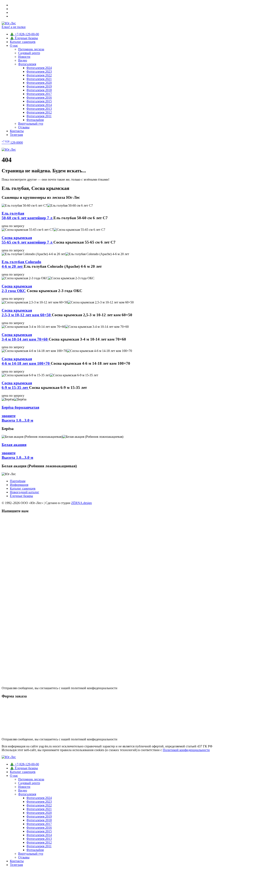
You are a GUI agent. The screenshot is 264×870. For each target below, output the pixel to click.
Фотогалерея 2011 (39, 116)
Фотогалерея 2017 (39, 94)
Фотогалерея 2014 (39, 105)
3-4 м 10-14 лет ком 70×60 (25, 337)
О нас (14, 45)
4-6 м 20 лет (21, 264)
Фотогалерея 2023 (39, 71)
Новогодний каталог (24, 492)
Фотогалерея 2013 (39, 108)
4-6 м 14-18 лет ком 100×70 (26, 361)
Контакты (17, 131)
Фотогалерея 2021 (39, 79)
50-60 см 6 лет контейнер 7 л (27, 215)
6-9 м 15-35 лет (17, 385)
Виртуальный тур (30, 123)
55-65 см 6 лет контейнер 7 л (27, 240)
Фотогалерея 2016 (39, 97)
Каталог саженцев (22, 42)
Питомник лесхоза (31, 49)
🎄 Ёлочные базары (24, 38)
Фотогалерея (27, 64)
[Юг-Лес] (132, 150)
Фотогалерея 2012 (39, 112)
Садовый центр (29, 53)
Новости (24, 56)
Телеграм (16, 134)
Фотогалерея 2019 (39, 86)
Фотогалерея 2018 (39, 90)
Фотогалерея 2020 (39, 82)
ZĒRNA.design (81, 503)
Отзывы (23, 127)
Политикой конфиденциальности (186, 750)
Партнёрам (17, 481)
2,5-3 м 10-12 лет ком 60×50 (27, 312)
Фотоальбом (35, 120)
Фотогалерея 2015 (39, 101)
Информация (19, 484)
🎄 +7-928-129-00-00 (24, 34)
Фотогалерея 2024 (39, 68)
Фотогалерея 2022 (39, 75)
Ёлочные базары (21, 496)
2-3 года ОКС (17, 288)
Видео (22, 60)
